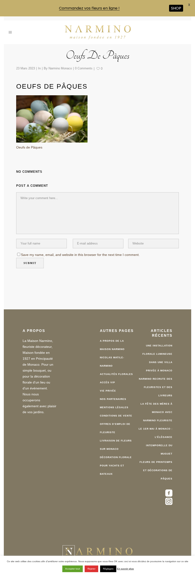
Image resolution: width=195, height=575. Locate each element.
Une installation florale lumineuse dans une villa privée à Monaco (157, 357)
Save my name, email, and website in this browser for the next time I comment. (80, 254)
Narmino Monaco (60, 67)
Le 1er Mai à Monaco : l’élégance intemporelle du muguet (155, 440)
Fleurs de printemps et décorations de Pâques (156, 469)
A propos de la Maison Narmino (112, 343)
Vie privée (108, 389)
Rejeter (91, 568)
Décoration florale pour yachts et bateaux (116, 464)
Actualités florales (116, 373)
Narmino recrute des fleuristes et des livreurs (155, 386)
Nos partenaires (113, 398)
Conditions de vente (116, 414)
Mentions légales (114, 406)
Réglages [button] (108, 568)
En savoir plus (125, 568)
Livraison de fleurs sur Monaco (116, 443)
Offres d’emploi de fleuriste (115, 427)
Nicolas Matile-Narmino (112, 360)
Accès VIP (107, 381)
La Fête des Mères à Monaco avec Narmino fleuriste (156, 411)
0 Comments (84, 67)
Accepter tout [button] (72, 568)
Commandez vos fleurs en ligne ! (89, 8)
